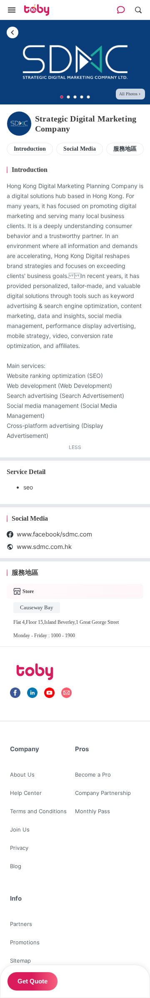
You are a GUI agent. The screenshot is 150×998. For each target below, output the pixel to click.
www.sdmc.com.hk (44, 547)
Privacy (19, 847)
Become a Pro (93, 774)
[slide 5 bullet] (88, 97)
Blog (15, 866)
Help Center (26, 792)
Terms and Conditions (38, 811)
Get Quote (33, 981)
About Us (22, 774)
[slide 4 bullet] (81, 97)
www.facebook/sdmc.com (54, 534)
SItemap (20, 960)
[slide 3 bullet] (75, 97)
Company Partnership (103, 792)
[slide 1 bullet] (61, 97)
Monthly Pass (92, 811)
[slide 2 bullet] (68, 97)
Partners (21, 924)
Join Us (20, 829)
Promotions (25, 942)
